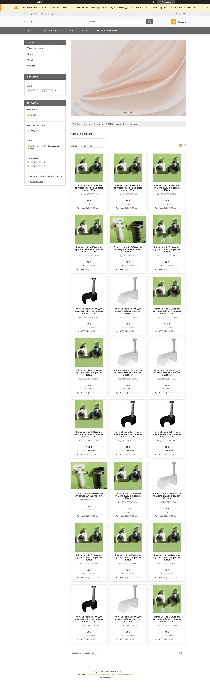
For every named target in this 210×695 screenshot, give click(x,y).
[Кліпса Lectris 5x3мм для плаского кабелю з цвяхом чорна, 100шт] (167, 414)
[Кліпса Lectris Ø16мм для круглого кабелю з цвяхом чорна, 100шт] (167, 290)
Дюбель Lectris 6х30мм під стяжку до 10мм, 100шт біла (89, 494)
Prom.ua (117, 672)
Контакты (85, 31)
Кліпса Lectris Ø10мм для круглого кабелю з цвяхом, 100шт (167, 249)
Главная (31, 31)
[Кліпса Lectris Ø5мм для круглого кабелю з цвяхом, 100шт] (167, 167)
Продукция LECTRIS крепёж (107, 124)
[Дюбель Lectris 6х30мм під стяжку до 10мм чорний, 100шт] (128, 229)
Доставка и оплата (106, 31)
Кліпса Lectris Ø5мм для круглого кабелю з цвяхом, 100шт (167, 187)
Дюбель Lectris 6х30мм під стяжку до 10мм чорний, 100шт (128, 249)
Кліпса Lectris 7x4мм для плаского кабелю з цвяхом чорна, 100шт (89, 311)
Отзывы (31, 66)
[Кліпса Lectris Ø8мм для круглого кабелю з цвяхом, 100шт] (128, 537)
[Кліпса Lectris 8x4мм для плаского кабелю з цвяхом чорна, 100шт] (128, 414)
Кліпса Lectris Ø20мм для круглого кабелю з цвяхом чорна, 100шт (89, 434)
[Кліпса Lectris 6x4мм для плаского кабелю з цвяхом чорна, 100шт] (89, 599)
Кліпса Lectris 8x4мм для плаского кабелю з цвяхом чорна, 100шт (128, 434)
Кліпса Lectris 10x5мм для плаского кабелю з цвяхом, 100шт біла (167, 495)
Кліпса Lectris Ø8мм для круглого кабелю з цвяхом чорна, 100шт (128, 187)
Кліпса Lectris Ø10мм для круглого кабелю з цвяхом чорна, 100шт (167, 619)
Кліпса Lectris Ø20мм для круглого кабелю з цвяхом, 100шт (89, 557)
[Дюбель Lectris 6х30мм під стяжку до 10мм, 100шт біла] (89, 475)
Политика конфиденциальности (120, 674)
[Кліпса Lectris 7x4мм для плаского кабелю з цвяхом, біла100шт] (128, 290)
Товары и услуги (50, 31)
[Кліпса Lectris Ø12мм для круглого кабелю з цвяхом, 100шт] (89, 352)
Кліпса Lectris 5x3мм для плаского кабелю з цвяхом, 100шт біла (128, 619)
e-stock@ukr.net (36, 182)
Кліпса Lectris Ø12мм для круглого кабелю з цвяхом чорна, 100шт (89, 187)
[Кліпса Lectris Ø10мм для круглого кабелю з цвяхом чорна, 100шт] (167, 599)
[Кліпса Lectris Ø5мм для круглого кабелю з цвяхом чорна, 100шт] (89, 229)
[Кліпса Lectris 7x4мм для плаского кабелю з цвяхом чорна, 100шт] (89, 290)
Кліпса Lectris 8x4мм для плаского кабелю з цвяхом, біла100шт (167, 372)
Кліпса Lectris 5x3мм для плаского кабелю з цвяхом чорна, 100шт (167, 434)
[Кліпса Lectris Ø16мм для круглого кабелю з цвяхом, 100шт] (128, 475)
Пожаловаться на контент (95, 674)
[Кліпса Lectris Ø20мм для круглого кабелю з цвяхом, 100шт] (89, 537)
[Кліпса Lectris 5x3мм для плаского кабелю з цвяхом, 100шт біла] (128, 599)
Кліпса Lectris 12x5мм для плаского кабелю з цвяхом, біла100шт (128, 372)
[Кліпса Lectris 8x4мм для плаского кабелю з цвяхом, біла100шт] (167, 352)
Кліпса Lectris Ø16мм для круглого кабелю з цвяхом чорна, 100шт (167, 311)
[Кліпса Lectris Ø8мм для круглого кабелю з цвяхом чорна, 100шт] (128, 167)
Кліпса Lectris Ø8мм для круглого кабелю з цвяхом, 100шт (128, 557)
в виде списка (184, 146)
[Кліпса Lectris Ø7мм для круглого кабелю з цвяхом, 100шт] (167, 537)
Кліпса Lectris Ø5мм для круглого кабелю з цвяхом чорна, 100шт (89, 249)
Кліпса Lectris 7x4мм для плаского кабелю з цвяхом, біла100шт (128, 311)
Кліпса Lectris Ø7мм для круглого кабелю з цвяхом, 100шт (167, 557)
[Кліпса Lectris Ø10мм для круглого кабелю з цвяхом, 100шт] (167, 229)
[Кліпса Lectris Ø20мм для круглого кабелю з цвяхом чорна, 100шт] (89, 414)
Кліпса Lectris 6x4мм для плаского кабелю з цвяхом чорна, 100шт (89, 619)
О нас (71, 31)
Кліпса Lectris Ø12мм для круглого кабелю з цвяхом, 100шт (89, 372)
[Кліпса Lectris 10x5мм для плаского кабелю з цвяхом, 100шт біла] (167, 475)
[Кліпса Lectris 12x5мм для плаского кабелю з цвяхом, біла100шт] (128, 352)
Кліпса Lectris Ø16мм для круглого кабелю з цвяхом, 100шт (128, 495)
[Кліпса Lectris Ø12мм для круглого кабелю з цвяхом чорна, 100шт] (89, 167)
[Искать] (149, 21)
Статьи (30, 54)
